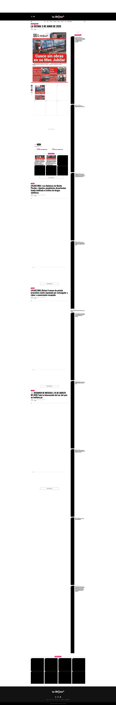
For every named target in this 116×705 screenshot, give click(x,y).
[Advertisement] (58, 6)
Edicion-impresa (69, 21)
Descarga (39, 144)
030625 (35, 144)
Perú (44, 21)
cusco (41, 146)
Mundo (59, 21)
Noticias (51, 21)
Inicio (47, 699)
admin (35, 29)
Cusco (48, 21)
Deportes (62, 21)
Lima (65, 21)
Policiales (55, 21)
